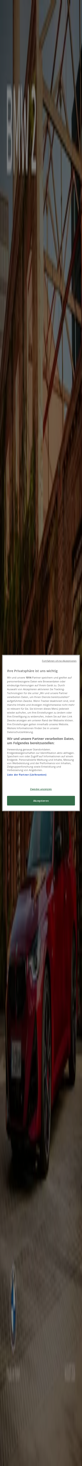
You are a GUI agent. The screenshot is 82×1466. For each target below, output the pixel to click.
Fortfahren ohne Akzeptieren (59, 660)
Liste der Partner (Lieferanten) (27, 774)
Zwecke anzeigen (41, 789)
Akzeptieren (41, 800)
